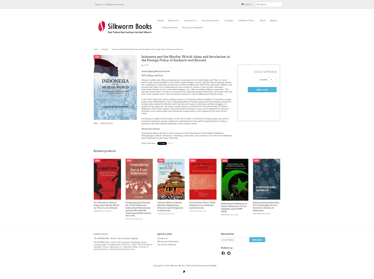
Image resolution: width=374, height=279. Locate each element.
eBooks (273, 20)
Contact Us (190, 20)
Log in (98, 4)
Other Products (170, 27)
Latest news (101, 233)
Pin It (170, 143)
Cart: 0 (248, 4)
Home (160, 20)
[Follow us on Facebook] (223, 254)
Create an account (114, 4)
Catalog (228, 20)
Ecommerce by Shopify (206, 265)
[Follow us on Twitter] (229, 254)
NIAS (146, 65)
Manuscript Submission (168, 241)
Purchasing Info (210, 20)
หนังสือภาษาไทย (246, 20)
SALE (262, 20)
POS (188, 265)
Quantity (263, 79)
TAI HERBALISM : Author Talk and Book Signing (116, 238)
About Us (173, 20)
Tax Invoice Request (192, 27)
